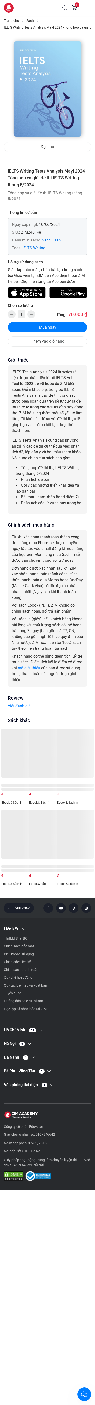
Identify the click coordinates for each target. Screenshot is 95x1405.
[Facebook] (48, 908)
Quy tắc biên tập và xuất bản (25, 985)
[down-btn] (12, 314)
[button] (65, 8)
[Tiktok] (73, 908)
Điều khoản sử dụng (19, 954)
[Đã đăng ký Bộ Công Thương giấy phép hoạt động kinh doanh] (38, 1176)
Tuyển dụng (12, 993)
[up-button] (31, 314)
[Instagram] (86, 908)
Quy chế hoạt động (18, 977)
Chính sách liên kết (18, 962)
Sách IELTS (51, 240)
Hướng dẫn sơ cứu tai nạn (23, 1001)
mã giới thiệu (29, 668)
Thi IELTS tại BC (15, 938)
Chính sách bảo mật (19, 946)
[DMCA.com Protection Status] (13, 1176)
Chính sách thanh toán (21, 970)
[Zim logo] (9, 8)
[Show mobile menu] (87, 7)
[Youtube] (61, 908)
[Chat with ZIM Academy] (84, 1394)
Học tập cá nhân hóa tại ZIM (25, 1009)
